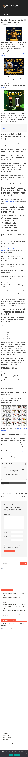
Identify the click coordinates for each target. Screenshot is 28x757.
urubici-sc (16, 24)
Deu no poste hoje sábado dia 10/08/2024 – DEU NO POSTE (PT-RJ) (16, 472)
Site (5, 540)
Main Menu (6, 14)
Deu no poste (12, 482)
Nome (6, 532)
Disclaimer (5, 739)
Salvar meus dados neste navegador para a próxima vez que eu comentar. (14, 546)
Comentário (7, 514)
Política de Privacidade (8, 743)
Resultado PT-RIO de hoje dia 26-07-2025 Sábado (14, 604)
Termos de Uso (6, 735)
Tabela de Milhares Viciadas (13, 478)
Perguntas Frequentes (8, 737)
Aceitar (10, 755)
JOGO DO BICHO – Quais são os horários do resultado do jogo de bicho (14, 475)
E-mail (6, 536)
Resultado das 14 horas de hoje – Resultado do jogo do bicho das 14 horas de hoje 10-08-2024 (14, 469)
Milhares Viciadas (13, 249)
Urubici (3, 87)
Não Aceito (16, 755)
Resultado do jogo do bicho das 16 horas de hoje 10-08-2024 (20, 495)
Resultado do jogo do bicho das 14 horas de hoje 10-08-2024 (13, 466)
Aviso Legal (5, 733)
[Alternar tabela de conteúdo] (23, 464)
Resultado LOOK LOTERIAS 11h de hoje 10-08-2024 (7, 495)
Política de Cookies (7, 741)
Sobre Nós (5, 745)
